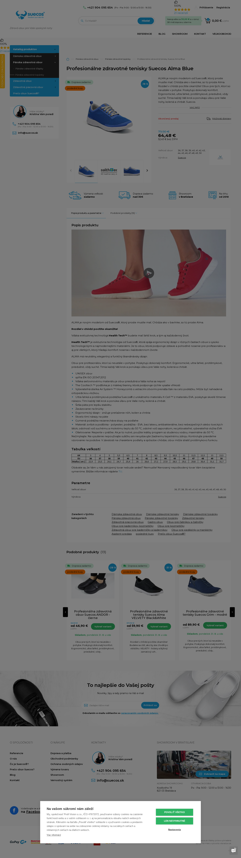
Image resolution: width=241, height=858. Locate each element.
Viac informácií (54, 835)
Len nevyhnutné (174, 821)
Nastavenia (174, 829)
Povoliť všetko (174, 812)
